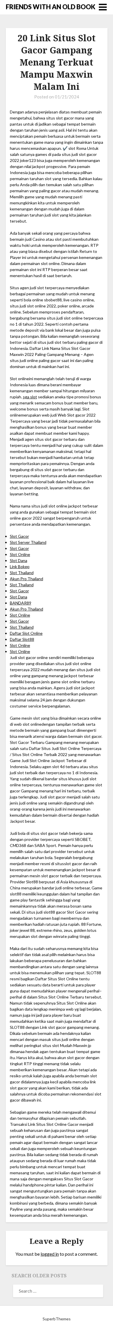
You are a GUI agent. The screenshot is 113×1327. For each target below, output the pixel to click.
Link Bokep (20, 566)
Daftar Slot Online (26, 633)
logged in (50, 1254)
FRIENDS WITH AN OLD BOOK (50, 7)
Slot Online (20, 554)
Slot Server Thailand (28, 542)
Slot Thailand (22, 572)
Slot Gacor (19, 536)
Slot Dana (18, 560)
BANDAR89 (20, 602)
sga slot (30, 396)
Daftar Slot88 (22, 639)
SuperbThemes (57, 1318)
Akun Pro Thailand (26, 578)
